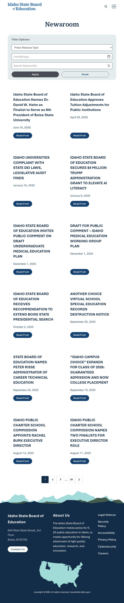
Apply (35, 74)
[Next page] (79, 479)
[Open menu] (114, 6)
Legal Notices (107, 515)
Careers (103, 553)
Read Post (22, 135)
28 (71, 479)
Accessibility (106, 533)
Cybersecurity (107, 546)
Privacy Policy (107, 539)
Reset (85, 74)
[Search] (106, 6)
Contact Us (18, 549)
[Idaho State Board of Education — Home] (25, 6)
